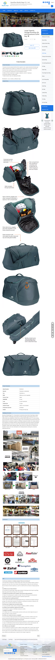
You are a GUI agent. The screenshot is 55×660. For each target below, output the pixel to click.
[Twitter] (47, 2)
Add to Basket (31, 48)
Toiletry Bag (44, 95)
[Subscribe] (15, 650)
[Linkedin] (45, 2)
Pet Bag (43, 66)
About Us (35, 649)
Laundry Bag (44, 92)
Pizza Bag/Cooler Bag (46, 72)
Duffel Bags (4, 639)
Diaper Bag (44, 69)
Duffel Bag (44, 53)
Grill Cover (44, 82)
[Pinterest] (14, 653)
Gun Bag (43, 89)
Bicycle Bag (44, 40)
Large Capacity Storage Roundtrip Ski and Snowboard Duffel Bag (26, 639)
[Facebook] (43, 2)
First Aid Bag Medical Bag (47, 63)
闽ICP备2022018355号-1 (42, 658)
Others (43, 76)
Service (35, 651)
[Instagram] (49, 4)
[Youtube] (49, 2)
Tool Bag (43, 99)
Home (35, 646)
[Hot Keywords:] (52, 6)
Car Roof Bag (44, 102)
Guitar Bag (44, 86)
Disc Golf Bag (44, 46)
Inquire (31, 45)
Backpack (44, 49)
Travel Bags (10, 639)
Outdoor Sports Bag (45, 43)
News (34, 652)
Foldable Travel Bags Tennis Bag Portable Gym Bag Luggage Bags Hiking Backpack (50, 116)
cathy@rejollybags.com (15, 5)
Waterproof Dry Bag (45, 36)
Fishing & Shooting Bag (46, 56)
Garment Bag (44, 59)
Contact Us (35, 654)
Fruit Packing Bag (45, 79)
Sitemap (33, 658)
